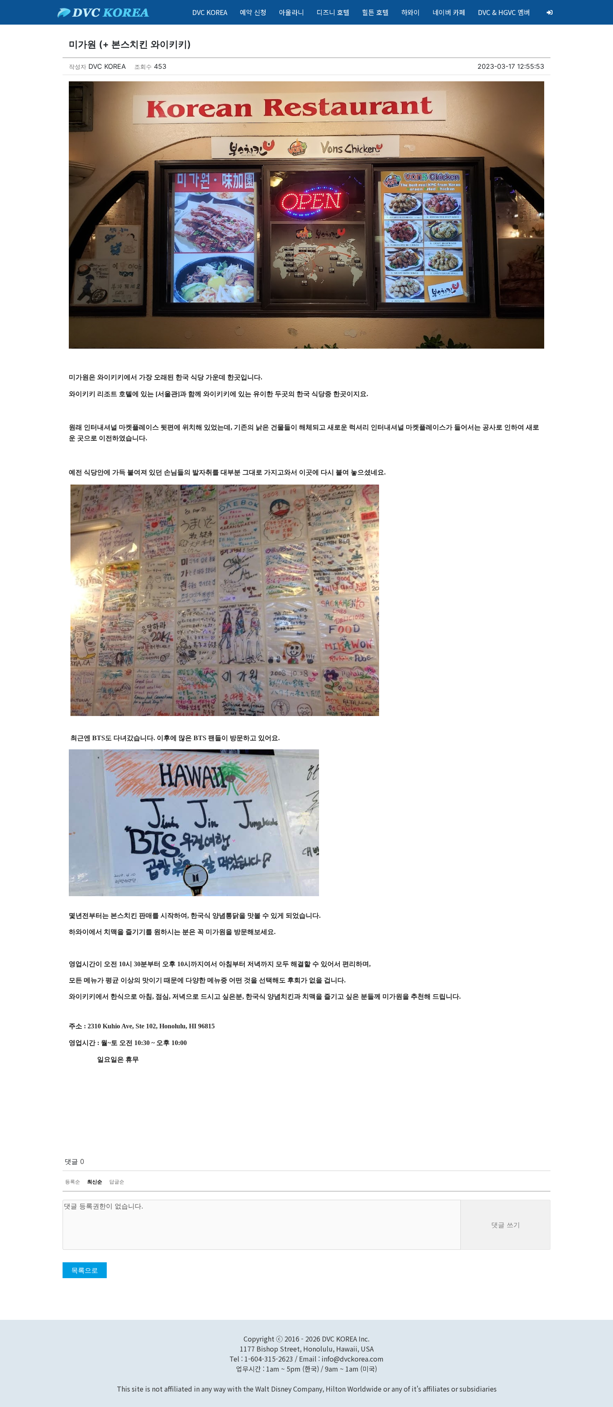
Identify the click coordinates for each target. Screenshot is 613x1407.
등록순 (72, 1181)
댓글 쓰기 (505, 1225)
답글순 (116, 1181)
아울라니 (291, 12)
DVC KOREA (209, 12)
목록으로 (84, 1270)
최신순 (94, 1181)
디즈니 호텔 (333, 12)
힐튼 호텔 (375, 12)
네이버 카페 (448, 12)
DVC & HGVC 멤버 (504, 12)
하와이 (410, 12)
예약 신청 (253, 12)
